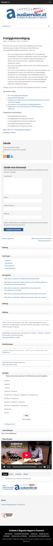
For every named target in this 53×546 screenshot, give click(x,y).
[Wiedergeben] (4, 467)
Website (6, 214)
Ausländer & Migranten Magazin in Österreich (26, 530)
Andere (6, 413)
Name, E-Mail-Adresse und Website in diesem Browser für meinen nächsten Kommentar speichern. (26, 224)
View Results (26, 419)
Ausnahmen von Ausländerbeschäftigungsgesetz (24, 104)
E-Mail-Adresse (9, 205)
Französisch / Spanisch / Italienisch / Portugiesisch (21, 395)
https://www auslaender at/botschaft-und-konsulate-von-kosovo (25, 294)
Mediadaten (8, 534)
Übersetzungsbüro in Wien (11, 337)
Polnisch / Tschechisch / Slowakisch (16, 405)
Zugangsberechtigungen (16, 98)
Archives (25, 474)
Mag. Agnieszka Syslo (9, 364)
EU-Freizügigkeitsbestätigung (18, 95)
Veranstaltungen (10, 268)
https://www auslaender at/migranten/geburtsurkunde (22, 279)
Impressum (33, 534)
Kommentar (8, 176)
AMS (8, 130)
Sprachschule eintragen (19, 536)
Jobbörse (7, 261)
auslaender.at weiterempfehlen (39, 536)
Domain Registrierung (8, 505)
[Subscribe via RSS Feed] (4, 156)
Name (6, 197)
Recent (11, 474)
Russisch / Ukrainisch (11, 398)
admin (5, 41)
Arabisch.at (6, 352)
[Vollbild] (48, 467)
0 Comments (24, 41)
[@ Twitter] (11, 156)
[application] (26, 455)
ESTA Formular (7, 327)
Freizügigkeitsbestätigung (16, 38)
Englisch (7, 384)
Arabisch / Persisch (10, 391)
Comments (18, 474)
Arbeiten (13, 132)
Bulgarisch (7, 409)
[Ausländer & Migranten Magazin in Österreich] (26, 19)
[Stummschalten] (44, 467)
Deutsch (7, 381)
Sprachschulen (9, 266)
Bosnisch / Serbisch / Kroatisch (14, 402)
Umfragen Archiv (9, 424)
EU (12, 130)
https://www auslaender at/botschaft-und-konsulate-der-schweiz (25, 297)
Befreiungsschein (8, 238)
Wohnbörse (8, 263)
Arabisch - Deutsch (44, 333)
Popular (5, 474)
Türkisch (7, 388)
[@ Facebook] (8, 156)
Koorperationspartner (21, 534)
